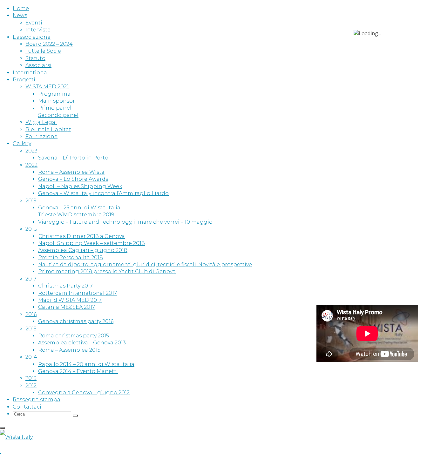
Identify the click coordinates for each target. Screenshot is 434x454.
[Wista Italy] (16, 437)
